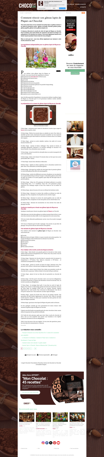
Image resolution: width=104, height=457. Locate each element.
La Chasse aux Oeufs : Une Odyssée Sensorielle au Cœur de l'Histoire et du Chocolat (77, 424)
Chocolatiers (34, 363)
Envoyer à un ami (31, 355)
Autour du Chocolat (80, 4)
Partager (55, 355)
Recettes (40, 363)
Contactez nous (24, 448)
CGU (38, 448)
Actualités (83, 7)
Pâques (50, 211)
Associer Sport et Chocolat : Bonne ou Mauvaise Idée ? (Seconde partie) (39, 345)
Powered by (40, 8)
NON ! (54, 8)
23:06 (57, 428)
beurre (22, 130)
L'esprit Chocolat (69, 4)
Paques (44, 364)
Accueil (21, 12)
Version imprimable (44, 355)
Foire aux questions (74, 448)
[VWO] (44, 8)
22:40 (73, 427)
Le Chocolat (58, 363)
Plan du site (56, 448)
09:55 (46, 428)
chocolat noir (34, 76)
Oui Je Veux (62, 8)
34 (35, 348)
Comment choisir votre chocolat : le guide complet (34, 343)
